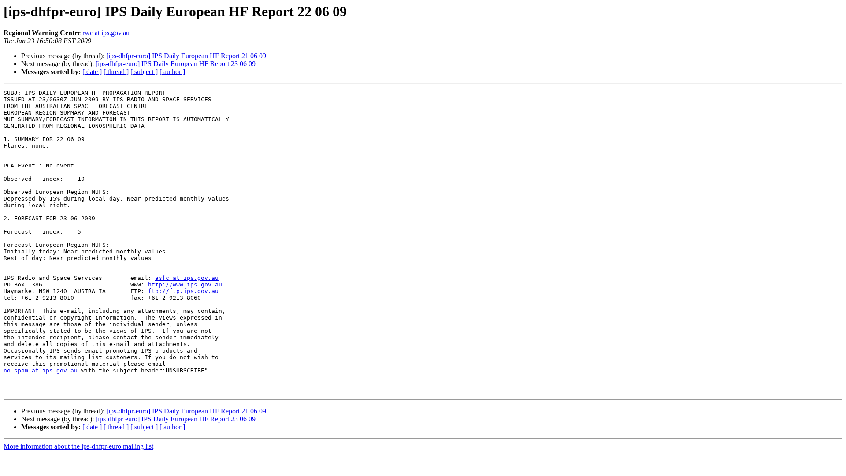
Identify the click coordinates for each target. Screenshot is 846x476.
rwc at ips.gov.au (106, 33)
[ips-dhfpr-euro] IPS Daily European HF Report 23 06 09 (176, 63)
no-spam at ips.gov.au (41, 370)
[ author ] (172, 71)
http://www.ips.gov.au (185, 284)
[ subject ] (144, 71)
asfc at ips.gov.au (187, 278)
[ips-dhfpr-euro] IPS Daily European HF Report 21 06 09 (186, 56)
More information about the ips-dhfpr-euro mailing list (78, 446)
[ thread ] (116, 71)
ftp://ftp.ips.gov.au (183, 291)
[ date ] (92, 71)
